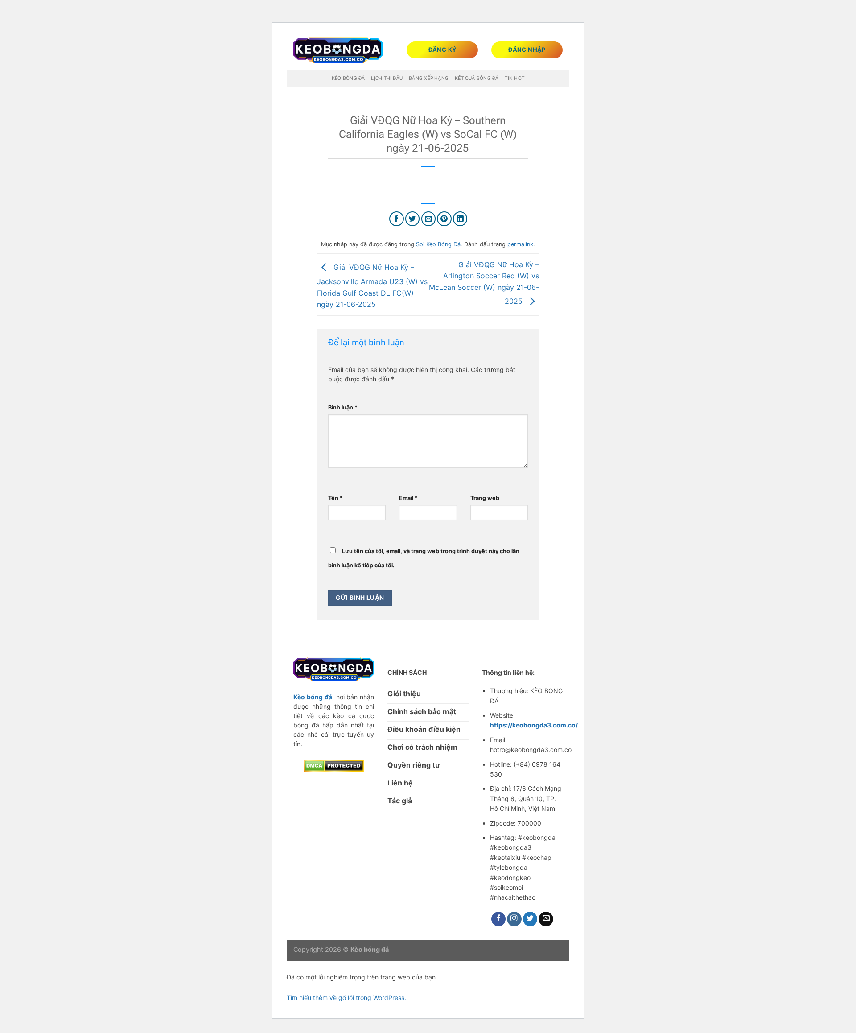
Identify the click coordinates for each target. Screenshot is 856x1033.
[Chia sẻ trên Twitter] (412, 218)
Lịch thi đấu (387, 78)
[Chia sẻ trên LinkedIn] (460, 218)
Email (408, 498)
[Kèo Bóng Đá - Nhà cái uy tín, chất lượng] (338, 50)
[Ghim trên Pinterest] (444, 218)
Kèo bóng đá (348, 78)
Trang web (484, 498)
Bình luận (343, 407)
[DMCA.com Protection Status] (334, 765)
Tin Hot (514, 78)
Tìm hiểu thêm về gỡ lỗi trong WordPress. (346, 997)
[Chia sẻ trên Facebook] (396, 218)
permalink (520, 244)
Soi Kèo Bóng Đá (438, 244)
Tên (335, 498)
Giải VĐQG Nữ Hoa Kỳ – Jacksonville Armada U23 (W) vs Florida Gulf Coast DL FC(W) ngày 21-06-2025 (372, 285)
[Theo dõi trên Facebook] (498, 919)
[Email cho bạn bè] (428, 218)
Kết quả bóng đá (476, 78)
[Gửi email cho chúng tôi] (546, 919)
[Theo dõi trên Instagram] (514, 919)
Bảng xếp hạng (429, 78)
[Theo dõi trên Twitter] (530, 919)
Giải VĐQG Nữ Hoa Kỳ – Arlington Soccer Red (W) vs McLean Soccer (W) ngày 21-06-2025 (484, 283)
